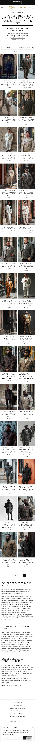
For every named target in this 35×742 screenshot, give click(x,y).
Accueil (13, 12)
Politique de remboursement (17, 708)
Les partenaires (17, 705)
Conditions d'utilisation (17, 713)
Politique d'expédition (17, 711)
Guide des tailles (17, 702)
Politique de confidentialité (17, 716)
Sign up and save (17, 721)
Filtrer (8, 47)
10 (20, 575)
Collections (20, 12)
